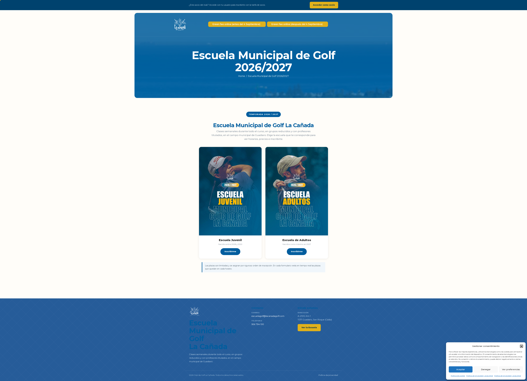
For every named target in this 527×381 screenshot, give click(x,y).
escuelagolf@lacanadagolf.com (267, 316)
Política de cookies (458, 376)
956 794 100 (257, 324)
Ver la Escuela (309, 327)
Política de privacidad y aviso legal (479, 376)
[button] (521, 346)
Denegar (486, 369)
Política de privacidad (328, 375)
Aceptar (460, 369)
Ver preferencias (511, 369)
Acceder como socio (324, 5)
